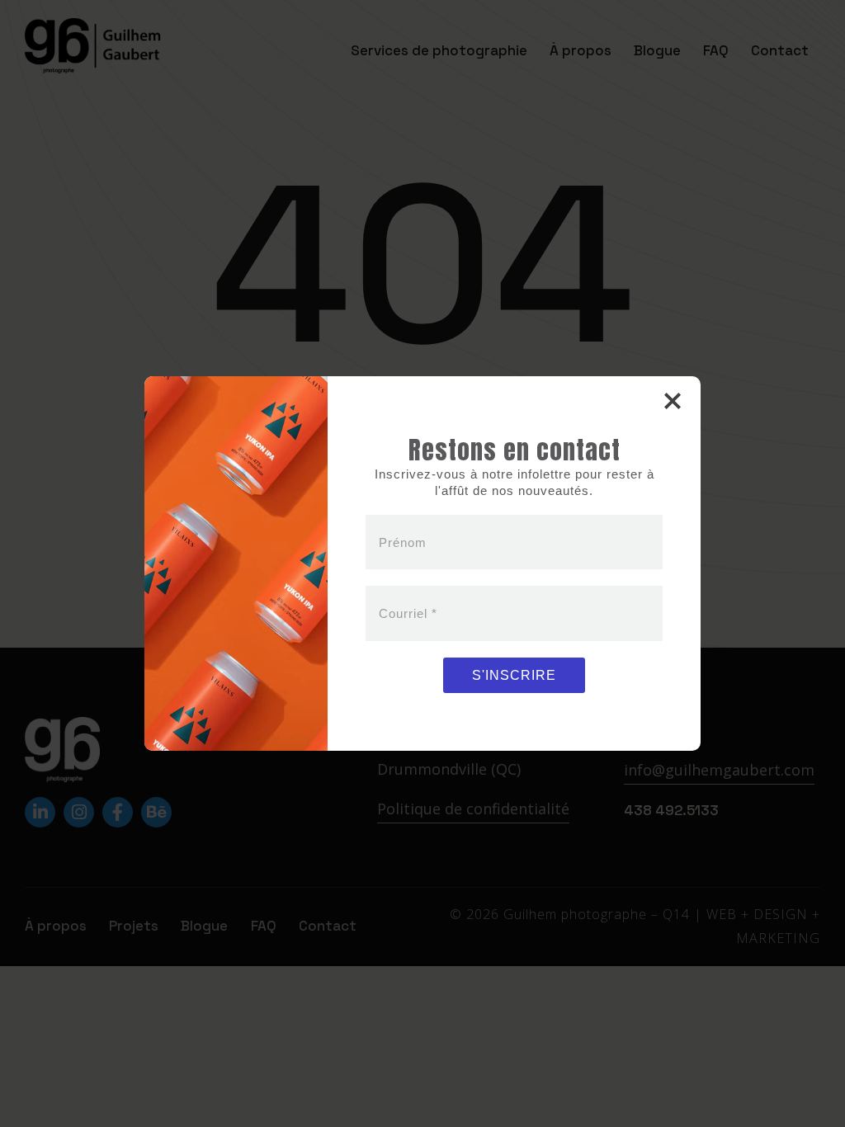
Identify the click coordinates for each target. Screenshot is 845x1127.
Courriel (408, 613)
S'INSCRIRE (514, 675)
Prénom (403, 542)
